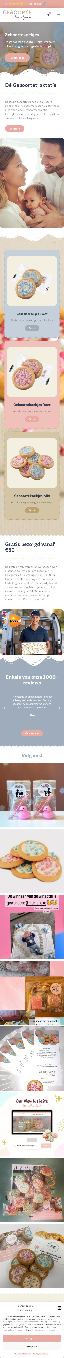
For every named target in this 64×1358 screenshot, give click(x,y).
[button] (59, 1308)
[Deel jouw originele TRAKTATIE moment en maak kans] (32, 1058)
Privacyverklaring (40, 1354)
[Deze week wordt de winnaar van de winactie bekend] (32, 993)
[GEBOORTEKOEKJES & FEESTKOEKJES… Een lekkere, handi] (32, 1256)
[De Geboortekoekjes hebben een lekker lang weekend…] (32, 861)
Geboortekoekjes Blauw (32, 314)
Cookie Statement (23, 1354)
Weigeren (32, 1346)
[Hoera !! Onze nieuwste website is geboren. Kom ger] (32, 1124)
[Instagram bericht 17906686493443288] (32, 1190)
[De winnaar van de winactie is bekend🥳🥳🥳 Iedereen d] (32, 927)
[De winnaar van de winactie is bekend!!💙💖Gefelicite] (32, 795)
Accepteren (32, 1338)
